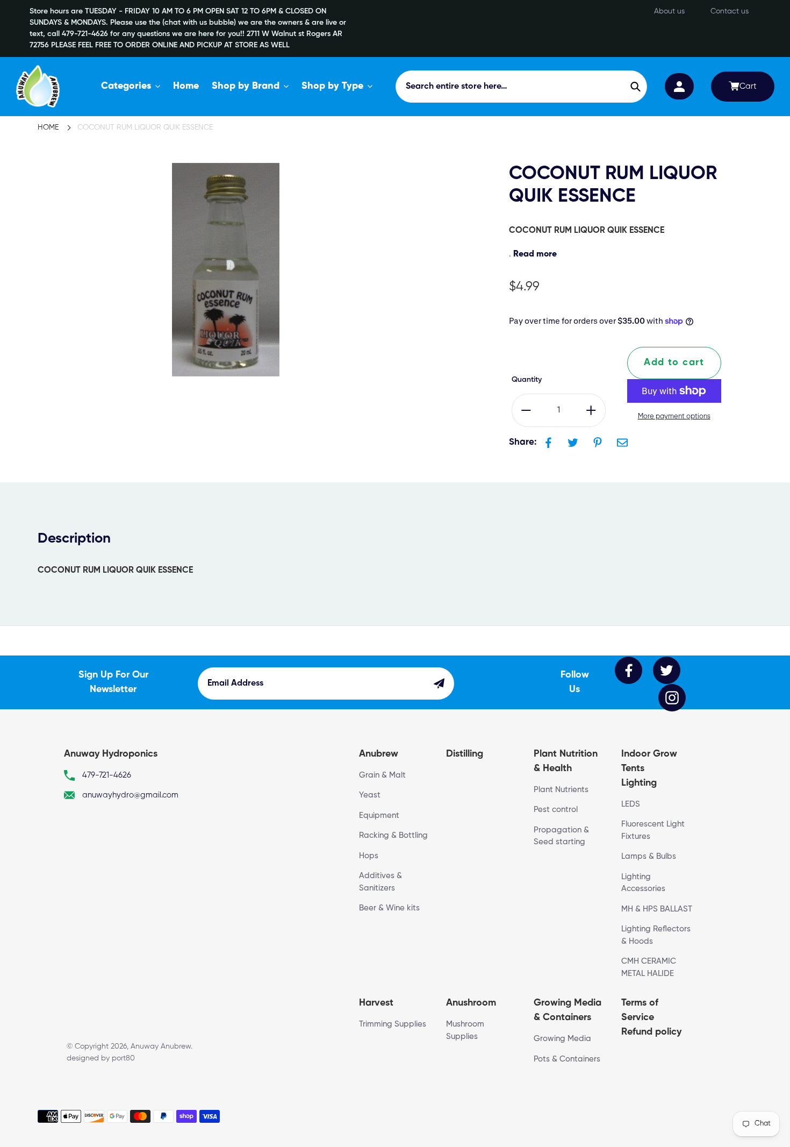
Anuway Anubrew (161, 1046)
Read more (535, 254)
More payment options (674, 416)
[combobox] (521, 86)
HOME (48, 127)
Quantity (527, 379)
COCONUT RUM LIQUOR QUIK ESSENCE (145, 127)
